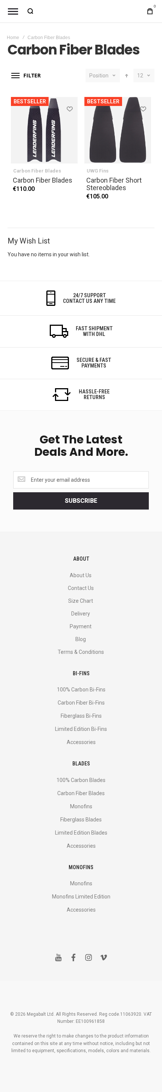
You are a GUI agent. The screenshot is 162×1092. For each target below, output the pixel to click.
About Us (81, 575)
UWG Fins (98, 171)
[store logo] (81, 11)
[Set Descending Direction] (126, 75)
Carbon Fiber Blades (37, 171)
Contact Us (81, 588)
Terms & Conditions (81, 652)
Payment (81, 626)
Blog (80, 639)
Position (99, 76)
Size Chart (80, 601)
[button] (69, 108)
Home (13, 37)
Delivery (80, 614)
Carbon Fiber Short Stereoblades (114, 184)
